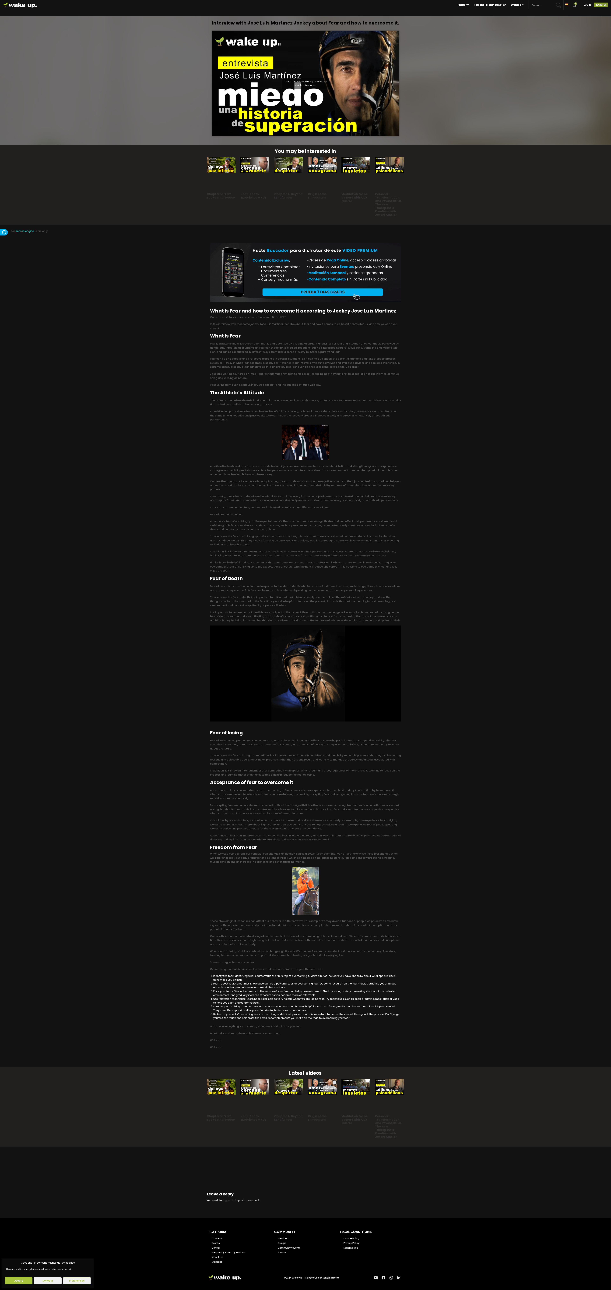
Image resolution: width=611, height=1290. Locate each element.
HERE (283, 317)
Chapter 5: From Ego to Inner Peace (221, 195)
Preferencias (77, 1280)
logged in (228, 1200)
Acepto (18, 1280)
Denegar (47, 1280)
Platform (463, 5)
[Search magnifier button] (559, 3)
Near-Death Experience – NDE (253, 195)
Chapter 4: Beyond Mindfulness (288, 195)
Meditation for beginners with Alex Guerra (355, 197)
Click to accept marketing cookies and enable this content (305, 83)
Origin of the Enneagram (317, 195)
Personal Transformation (490, 5)
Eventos (516, 5)
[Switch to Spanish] (566, 4)
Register (600, 4)
